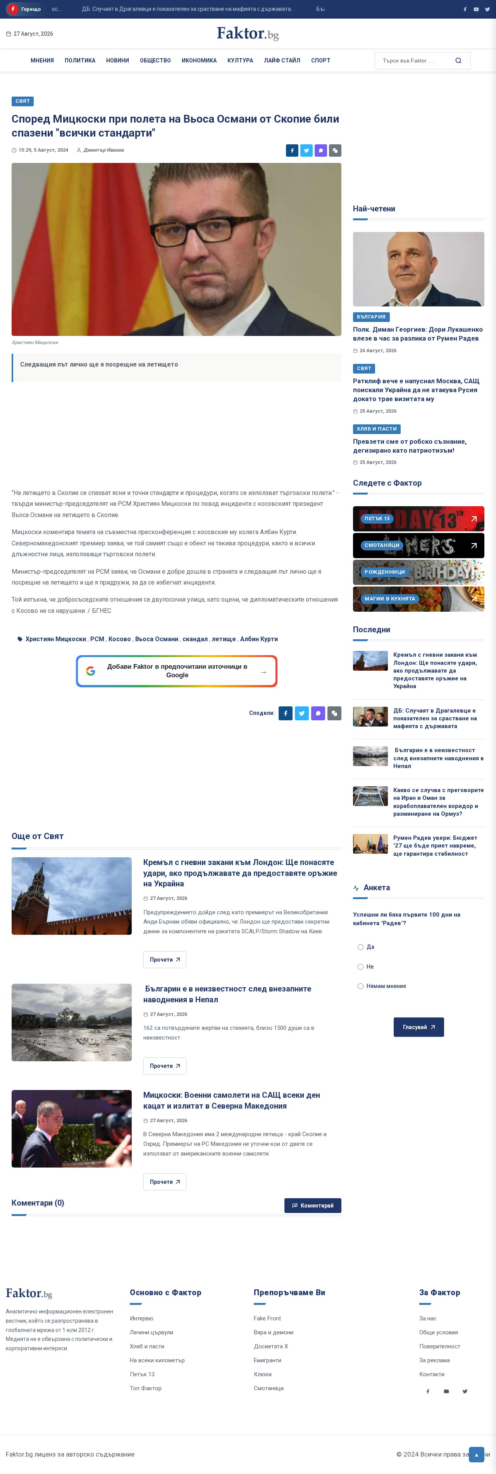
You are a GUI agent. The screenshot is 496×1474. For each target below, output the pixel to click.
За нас (428, 1318)
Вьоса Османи (156, 639)
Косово (119, 639)
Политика (80, 60)
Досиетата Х (271, 1346)
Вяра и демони (273, 1332)
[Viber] (321, 150)
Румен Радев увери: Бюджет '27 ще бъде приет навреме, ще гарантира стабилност (435, 845)
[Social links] (427, 1391)
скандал (195, 639)
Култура (240, 60)
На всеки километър (157, 1360)
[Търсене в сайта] (457, 60)
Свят (364, 368)
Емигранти (267, 1360)
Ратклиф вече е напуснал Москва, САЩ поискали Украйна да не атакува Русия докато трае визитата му (416, 390)
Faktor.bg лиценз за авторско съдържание (70, 1454)
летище (224, 639)
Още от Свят (38, 836)
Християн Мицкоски (56, 639)
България (371, 317)
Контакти (431, 1374)
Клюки (263, 1374)
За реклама (434, 1360)
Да (370, 947)
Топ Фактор (146, 1388)
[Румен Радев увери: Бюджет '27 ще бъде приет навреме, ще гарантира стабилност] (370, 844)
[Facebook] (292, 150)
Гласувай (415, 1027)
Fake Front (267, 1318)
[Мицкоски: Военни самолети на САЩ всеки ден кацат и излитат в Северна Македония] (72, 1129)
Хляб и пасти (377, 429)
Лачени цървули (151, 1332)
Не (370, 967)
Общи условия (438, 1332)
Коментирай (317, 1205)
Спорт (321, 60)
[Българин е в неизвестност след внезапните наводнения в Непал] (72, 1022)
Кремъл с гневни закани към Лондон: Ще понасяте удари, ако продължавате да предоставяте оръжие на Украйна (240, 873)
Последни (371, 629)
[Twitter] (306, 150)
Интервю (141, 1318)
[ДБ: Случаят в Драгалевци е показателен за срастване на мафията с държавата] (370, 717)
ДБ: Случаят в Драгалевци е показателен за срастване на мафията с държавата (435, 718)
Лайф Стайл (282, 60)
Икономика (199, 60)
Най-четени (374, 208)
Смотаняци (269, 1388)
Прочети (161, 960)
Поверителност (439, 1346)
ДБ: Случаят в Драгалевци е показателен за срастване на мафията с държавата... (167, 9)
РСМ (97, 639)
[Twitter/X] (487, 9)
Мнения (42, 60)
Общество (155, 60)
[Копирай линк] (335, 150)
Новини (117, 60)
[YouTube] (476, 9)
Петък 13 (142, 1374)
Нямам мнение (386, 986)
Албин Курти (259, 639)
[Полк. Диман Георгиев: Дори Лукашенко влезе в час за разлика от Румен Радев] (418, 269)
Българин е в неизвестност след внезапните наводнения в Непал (438, 758)
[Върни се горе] (476, 1454)
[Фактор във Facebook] (465, 9)
